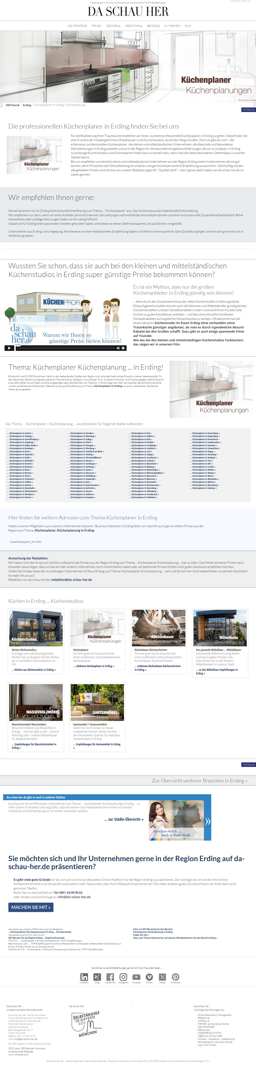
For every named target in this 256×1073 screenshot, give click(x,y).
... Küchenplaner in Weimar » (203, 472)
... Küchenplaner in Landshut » (143, 448)
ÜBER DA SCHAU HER (210, 1035)
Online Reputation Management (214, 1014)
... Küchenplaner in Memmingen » (144, 469)
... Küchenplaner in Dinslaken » (21, 494)
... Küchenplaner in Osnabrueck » (144, 494)
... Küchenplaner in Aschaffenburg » (23, 439)
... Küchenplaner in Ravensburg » (205, 433)
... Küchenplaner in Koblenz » (142, 436)
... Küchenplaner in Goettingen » (82, 463)
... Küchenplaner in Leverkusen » (143, 457)
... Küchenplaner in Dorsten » (20, 497)
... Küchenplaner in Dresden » (81, 433)
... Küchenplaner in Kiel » (140, 433)
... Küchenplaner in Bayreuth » (21, 454)
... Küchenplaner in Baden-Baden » (22, 445)
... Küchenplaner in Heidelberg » (82, 475)
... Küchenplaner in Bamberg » (20, 448)
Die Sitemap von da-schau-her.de (215, 1041)
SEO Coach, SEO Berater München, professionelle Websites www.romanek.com (27, 1051)
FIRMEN (96, 26)
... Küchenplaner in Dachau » (20, 485)
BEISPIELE (153, 26)
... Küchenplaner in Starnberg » (204, 454)
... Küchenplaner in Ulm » (201, 463)
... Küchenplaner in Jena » (79, 481)
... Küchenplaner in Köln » (140, 439)
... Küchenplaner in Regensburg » (205, 436)
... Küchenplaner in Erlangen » (81, 445)
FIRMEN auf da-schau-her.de (213, 1023)
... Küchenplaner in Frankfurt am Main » (86, 451)
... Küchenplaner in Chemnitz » (21, 478)
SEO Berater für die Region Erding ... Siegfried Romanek (36, 937)
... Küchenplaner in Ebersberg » (82, 436)
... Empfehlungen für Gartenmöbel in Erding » (96, 746)
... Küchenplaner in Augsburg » (21, 442)
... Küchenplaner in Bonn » (19, 469)
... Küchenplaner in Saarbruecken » (205, 442)
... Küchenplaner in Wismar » (203, 481)
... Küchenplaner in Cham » (19, 475)
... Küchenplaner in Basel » (19, 451)
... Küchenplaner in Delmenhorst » (22, 491)
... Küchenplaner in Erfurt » (80, 442)
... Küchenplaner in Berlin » (19, 457)
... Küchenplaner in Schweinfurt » (205, 448)
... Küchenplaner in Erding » (80, 439)
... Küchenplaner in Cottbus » (20, 481)
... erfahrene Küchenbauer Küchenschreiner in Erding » (158, 668)
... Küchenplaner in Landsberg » (143, 445)
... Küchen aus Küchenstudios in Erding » (34, 670)
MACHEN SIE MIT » (31, 907)
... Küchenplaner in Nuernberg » (143, 488)
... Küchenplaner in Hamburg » (81, 466)
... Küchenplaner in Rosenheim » (204, 439)
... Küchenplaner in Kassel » (80, 491)
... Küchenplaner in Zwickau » (203, 488)
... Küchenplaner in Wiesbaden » (204, 478)
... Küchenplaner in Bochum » (20, 466)
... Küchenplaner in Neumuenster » (145, 485)
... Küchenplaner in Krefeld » (142, 442)
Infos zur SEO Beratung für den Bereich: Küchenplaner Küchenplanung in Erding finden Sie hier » (153, 932)
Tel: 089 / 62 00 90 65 (68, 892)
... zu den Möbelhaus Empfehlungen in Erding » (217, 671)
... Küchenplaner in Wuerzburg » (204, 485)
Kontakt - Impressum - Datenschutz (216, 1038)
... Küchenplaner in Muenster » (143, 478)
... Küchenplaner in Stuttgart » (203, 457)
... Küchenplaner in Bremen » (20, 472)
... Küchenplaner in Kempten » (81, 497)
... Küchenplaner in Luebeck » (142, 460)
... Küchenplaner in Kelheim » (81, 494)
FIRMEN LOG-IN (240, 1)
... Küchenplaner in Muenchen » (143, 475)
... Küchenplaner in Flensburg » (82, 448)
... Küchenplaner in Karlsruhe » (82, 488)
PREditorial (204, 1017)
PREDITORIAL (134, 26)
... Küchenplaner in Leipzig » (141, 454)
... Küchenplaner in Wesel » (202, 475)
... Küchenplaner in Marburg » (142, 466)
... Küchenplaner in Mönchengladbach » (147, 472)
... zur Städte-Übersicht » (124, 819)
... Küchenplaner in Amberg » (20, 436)
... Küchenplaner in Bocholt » (20, 463)
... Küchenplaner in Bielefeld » (20, 460)
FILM (188, 26)
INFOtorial (12, 105)
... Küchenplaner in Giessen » (81, 460)
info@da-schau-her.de (74, 897)
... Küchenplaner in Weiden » (203, 469)
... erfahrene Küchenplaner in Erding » (93, 666)
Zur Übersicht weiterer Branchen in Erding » (200, 780)
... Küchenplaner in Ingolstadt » (82, 478)
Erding (27, 105)
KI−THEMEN (172, 26)
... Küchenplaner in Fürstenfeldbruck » (85, 457)
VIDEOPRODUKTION (209, 1032)
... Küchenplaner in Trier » (201, 460)
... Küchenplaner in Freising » (81, 454)
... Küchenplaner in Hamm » (80, 469)
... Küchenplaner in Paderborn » (143, 497)
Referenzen (204, 1029)
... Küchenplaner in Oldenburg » (143, 491)
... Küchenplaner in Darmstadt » (21, 488)
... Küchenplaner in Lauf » (140, 451)
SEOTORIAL (113, 26)
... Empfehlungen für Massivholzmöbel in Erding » (34, 746)
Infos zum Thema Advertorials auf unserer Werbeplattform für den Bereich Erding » (175, 937)
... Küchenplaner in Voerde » (202, 466)
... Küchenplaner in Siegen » (202, 451)
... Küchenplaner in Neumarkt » (143, 481)
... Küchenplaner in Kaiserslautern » (84, 485)
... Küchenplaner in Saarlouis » (203, 445)
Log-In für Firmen (207, 1044)
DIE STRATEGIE (77, 26)
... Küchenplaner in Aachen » (20, 433)
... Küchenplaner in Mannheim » (143, 463)
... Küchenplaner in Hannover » (82, 472)
